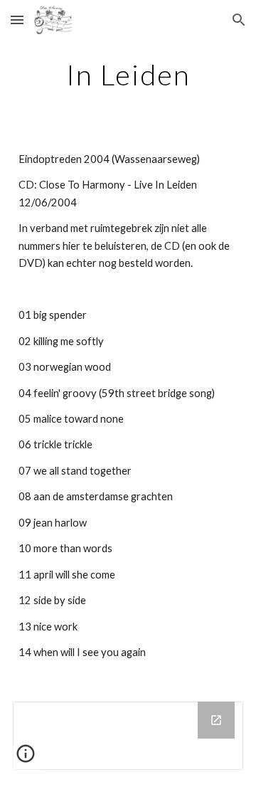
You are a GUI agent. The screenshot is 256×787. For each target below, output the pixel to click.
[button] (17, 19)
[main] (128, 74)
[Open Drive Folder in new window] (216, 720)
